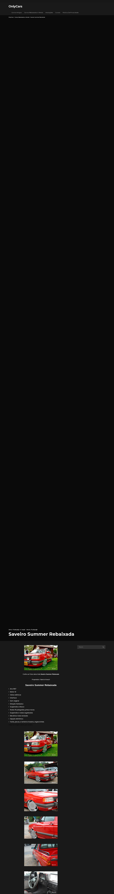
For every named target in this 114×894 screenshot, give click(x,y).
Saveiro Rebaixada (31, 629)
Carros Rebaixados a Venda (17, 629)
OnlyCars (15, 6)
